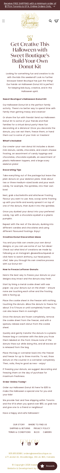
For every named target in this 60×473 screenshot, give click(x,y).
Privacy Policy (42, 428)
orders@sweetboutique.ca (37, 453)
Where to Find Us (37, 424)
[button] (3, 21)
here (10, 256)
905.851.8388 (15, 453)
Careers (47, 432)
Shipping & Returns (20, 428)
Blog (36, 432)
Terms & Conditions (19, 432)
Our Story (19, 424)
